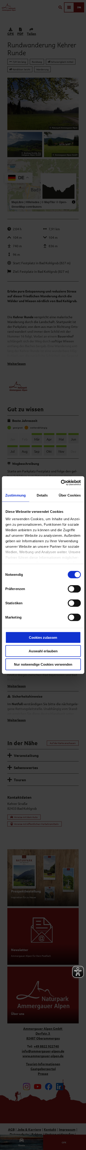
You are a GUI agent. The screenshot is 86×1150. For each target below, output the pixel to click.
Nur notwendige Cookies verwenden (43, 664)
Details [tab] (42, 495)
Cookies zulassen (43, 637)
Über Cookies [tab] (70, 495)
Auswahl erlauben (43, 651)
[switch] (74, 589)
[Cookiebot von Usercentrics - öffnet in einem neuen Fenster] (61, 483)
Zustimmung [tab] (15, 495)
